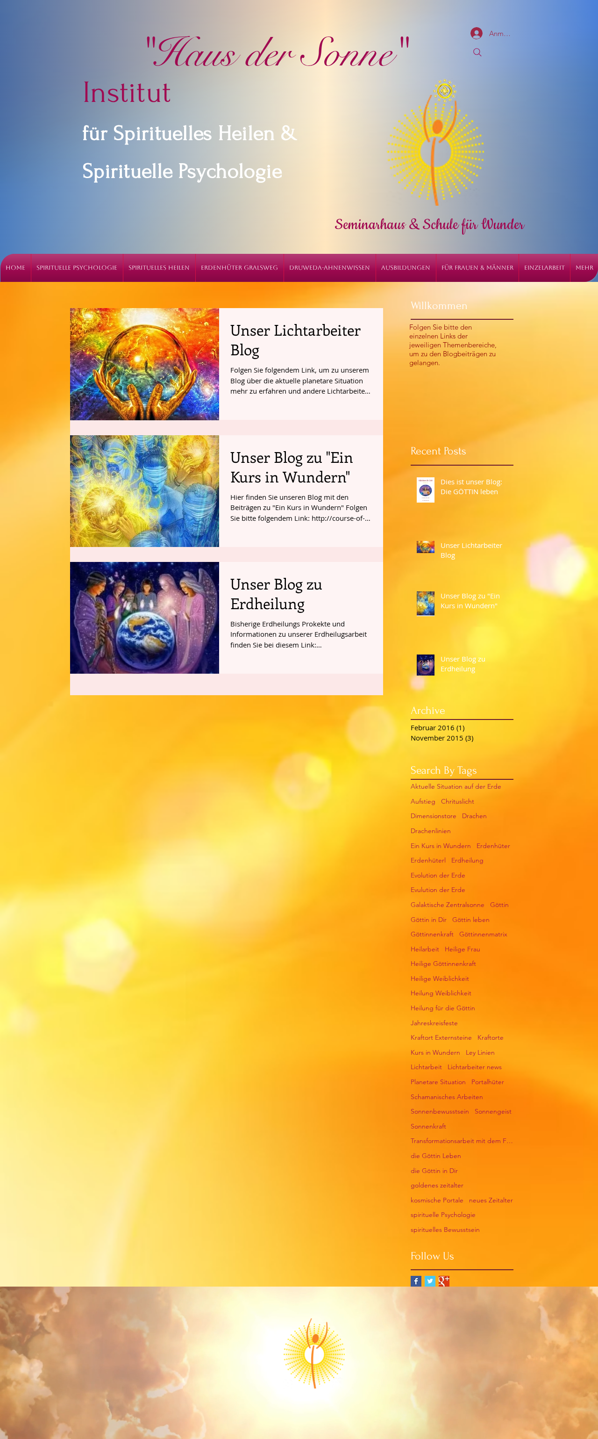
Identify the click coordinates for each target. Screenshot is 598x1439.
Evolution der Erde (438, 875)
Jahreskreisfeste (434, 1023)
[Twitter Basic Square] (430, 1281)
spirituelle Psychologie (443, 1214)
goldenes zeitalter (437, 1185)
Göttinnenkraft (432, 934)
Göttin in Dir (429, 919)
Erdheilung (467, 860)
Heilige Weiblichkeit (440, 978)
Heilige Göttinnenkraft (443, 963)
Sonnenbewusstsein (440, 1111)
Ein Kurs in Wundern (441, 846)
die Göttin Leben (436, 1155)
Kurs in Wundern (435, 1052)
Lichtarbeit (426, 1067)
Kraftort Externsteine (441, 1037)
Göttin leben (471, 919)
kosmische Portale (437, 1200)
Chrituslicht (457, 801)
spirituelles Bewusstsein (445, 1229)
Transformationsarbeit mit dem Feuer (462, 1141)
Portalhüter (487, 1082)
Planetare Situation (438, 1082)
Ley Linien (480, 1052)
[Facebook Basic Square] (416, 1281)
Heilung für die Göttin (443, 1008)
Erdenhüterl (428, 860)
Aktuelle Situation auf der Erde (456, 786)
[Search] (477, 52)
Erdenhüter (493, 846)
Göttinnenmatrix (483, 934)
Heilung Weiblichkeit (441, 993)
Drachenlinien (431, 831)
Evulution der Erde (438, 889)
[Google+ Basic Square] (444, 1281)
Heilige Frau (462, 949)
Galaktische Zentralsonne (447, 904)
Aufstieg (423, 801)
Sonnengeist (493, 1111)
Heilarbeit (425, 949)
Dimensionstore (433, 816)
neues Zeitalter (491, 1200)
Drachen (474, 816)
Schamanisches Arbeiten (447, 1097)
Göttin (499, 904)
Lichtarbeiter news (475, 1067)
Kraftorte (490, 1037)
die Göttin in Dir (434, 1170)
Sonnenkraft (428, 1126)
